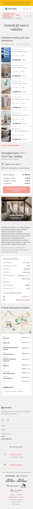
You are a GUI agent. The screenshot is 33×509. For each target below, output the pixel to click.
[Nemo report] (13, 485)
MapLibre (5, 332)
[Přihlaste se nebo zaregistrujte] (30, 8)
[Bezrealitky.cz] (10, 476)
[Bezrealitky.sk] (22, 476)
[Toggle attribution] (30, 332)
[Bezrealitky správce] (16, 491)
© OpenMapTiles (11, 332)
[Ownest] (23, 485)
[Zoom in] (3, 313)
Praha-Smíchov (7, 16)
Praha (18, 15)
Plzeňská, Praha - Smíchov (13, 164)
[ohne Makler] (10, 480)
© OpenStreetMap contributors (22, 332)
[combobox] (16, 391)
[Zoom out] (3, 315)
